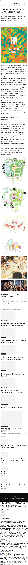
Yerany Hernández (19, 500)
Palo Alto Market (5, 65)
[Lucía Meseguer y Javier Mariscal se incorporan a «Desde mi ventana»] (14, 316)
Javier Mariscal (17, 294)
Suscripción (17, 494)
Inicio (2, 6)
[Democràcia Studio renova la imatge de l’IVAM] (14, 481)
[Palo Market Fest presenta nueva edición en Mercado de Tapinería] (14, 383)
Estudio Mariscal (10, 294)
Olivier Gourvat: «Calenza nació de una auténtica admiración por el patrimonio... (14, 459)
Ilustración (4, 337)
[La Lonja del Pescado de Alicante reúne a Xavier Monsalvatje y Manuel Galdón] (14, 441)
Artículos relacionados (7, 309)
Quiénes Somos (6, 494)
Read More (3, 508)
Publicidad (14, 496)
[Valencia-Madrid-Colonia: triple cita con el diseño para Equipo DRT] (14, 350)
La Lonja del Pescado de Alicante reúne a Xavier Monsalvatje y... (14, 446)
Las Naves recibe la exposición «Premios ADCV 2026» (13, 472)
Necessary (4, 540)
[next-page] (3, 410)
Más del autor (17, 309)
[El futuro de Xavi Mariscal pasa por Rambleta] (14, 366)
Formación (3, 370)
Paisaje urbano (4, 320)
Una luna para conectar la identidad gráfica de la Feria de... (12, 429)
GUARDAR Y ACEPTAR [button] (6, 564)
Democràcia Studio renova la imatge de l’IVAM (13, 485)
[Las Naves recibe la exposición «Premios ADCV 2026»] (14, 468)
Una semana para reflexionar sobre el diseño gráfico (7, 302)
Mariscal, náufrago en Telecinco (11, 407)
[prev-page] (2, 410)
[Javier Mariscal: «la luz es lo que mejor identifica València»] (14, 333)
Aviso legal (22, 494)
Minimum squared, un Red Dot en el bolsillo (21, 302)
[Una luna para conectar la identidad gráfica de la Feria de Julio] (14, 419)
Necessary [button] (3, 539)
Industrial (3, 353)
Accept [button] (24, 506)
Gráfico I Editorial (5, 404)
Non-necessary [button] (4, 552)
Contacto (11, 494)
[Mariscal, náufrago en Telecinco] (14, 400)
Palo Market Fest (12, 296)
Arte (5, 6)
